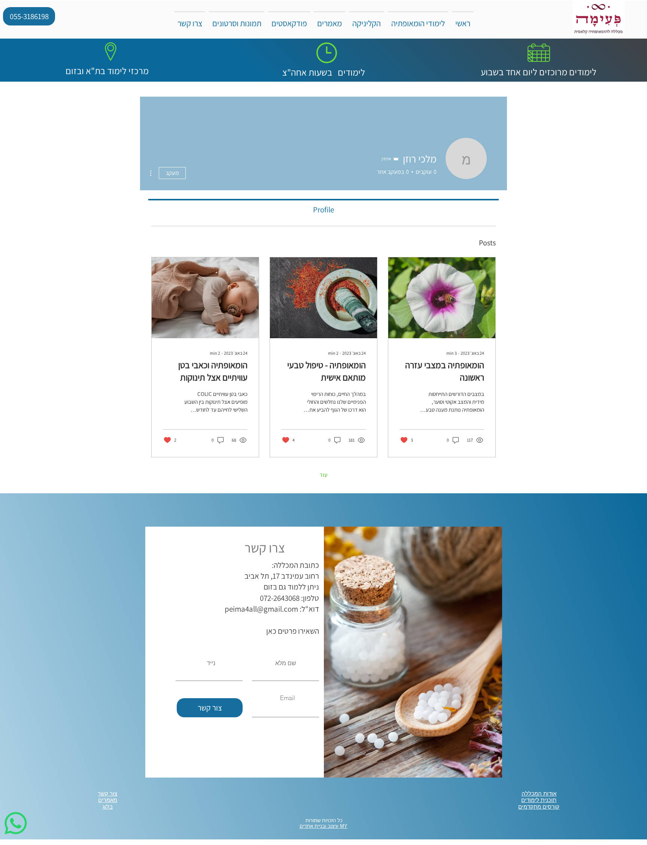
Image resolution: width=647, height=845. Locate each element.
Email (287, 698)
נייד (211, 663)
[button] (329, 20)
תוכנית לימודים (538, 800)
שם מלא (285, 663)
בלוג (108, 806)
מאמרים (107, 800)
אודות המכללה (539, 793)
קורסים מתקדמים (538, 806)
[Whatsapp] (16, 823)
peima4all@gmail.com (261, 609)
